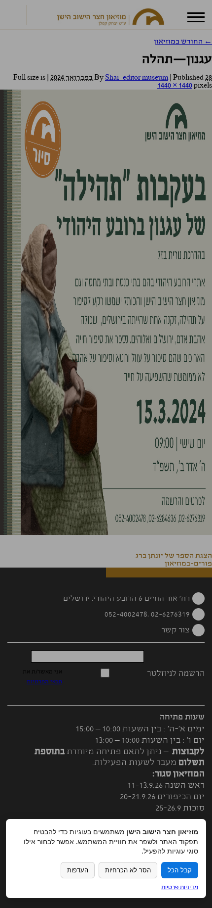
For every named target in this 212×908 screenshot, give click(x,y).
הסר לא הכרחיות (128, 870)
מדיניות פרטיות (179, 887)
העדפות (77, 870)
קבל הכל (180, 870)
